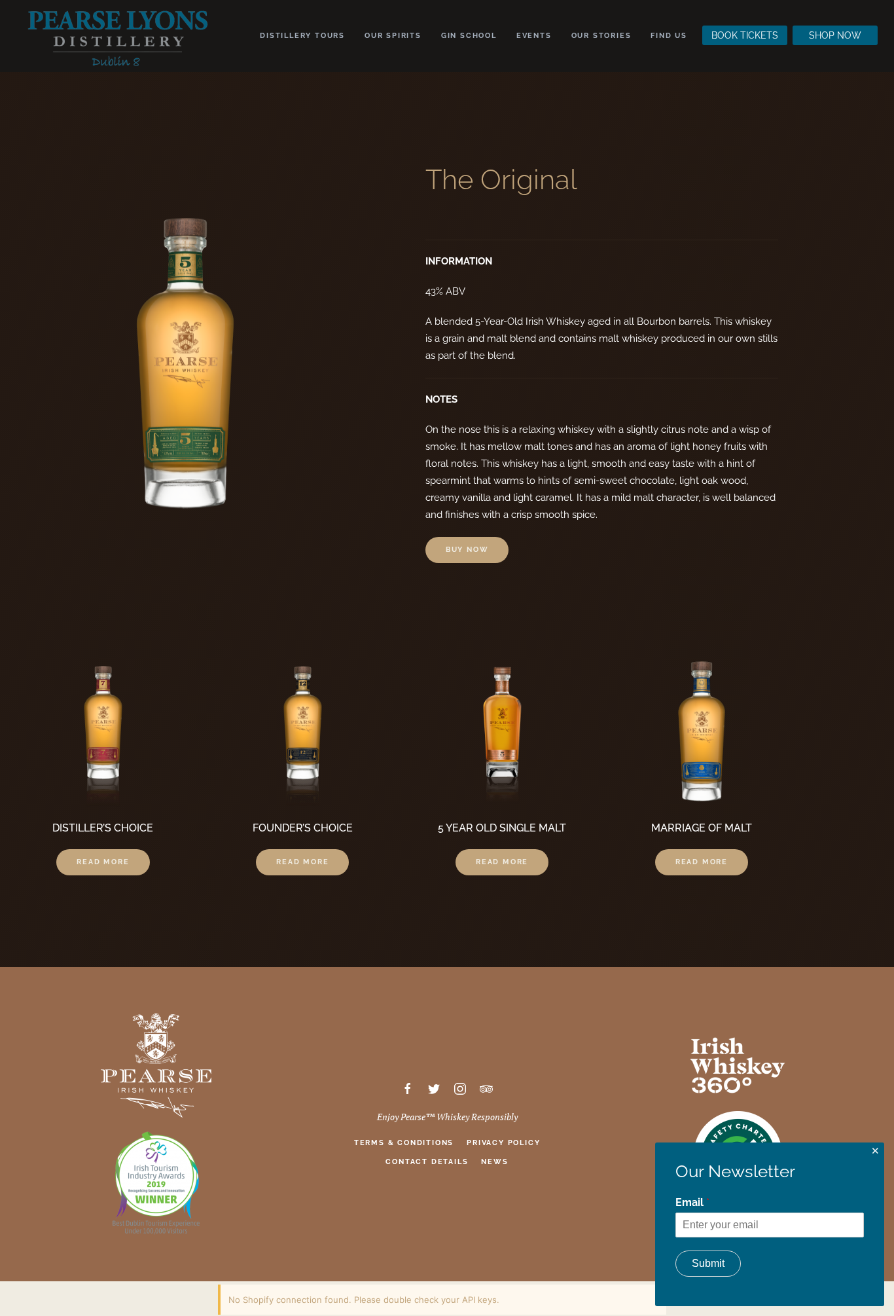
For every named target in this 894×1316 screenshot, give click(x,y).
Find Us (669, 35)
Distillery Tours (302, 35)
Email (692, 1202)
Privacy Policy (503, 1143)
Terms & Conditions (404, 1143)
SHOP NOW (835, 35)
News (494, 1162)
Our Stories (601, 35)
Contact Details (426, 1162)
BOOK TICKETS (744, 35)
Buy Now (467, 549)
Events (534, 35)
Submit (708, 1263)
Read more (103, 862)
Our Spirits (393, 35)
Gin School (469, 35)
